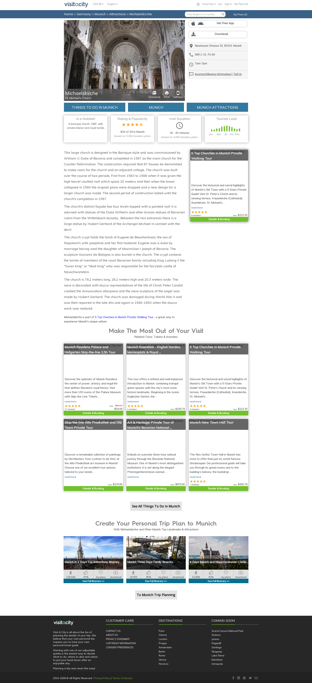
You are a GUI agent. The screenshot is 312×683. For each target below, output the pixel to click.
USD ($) (97, 4)
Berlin (162, 651)
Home (68, 14)
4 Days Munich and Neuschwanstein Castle (218, 562)
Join (220, 4)
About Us (112, 634)
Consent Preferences (119, 647)
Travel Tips (208, 4)
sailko (181, 22)
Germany (84, 14)
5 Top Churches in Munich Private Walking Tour (124, 317)
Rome (162, 655)
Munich (101, 14)
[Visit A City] (63, 622)
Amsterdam (165, 647)
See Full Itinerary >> (93, 581)
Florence (163, 663)
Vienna (163, 634)
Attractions (118, 14)
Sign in (228, 4)
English (112, 4)
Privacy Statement (118, 639)
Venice (162, 659)
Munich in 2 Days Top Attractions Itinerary (92, 562)
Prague (163, 643)
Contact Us (113, 630)
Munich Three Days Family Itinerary (150, 562)
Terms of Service (122, 678)
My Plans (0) (241, 4)
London (163, 639)
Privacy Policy (102, 678)
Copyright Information (121, 643)
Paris (161, 630)
